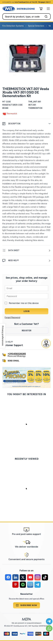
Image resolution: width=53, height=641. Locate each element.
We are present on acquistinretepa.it (26, 623)
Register (26, 330)
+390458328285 (17, 353)
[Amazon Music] (30, 585)
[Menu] (48, 9)
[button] (26, 124)
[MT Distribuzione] (18, 8)
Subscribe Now (28, 605)
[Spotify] (23, 585)
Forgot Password (12, 317)
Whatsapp (40, 2)
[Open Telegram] (49, 621)
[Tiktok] (45, 577)
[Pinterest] (15, 585)
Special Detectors (36, 25)
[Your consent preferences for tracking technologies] (3, 335)
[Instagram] (37, 577)
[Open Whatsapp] (49, 628)
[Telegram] (37, 585)
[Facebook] (8, 577)
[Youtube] (30, 577)
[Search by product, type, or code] (47, 16)
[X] (23, 577)
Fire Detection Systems (13, 25)
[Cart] (41, 8)
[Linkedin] (15, 577)
